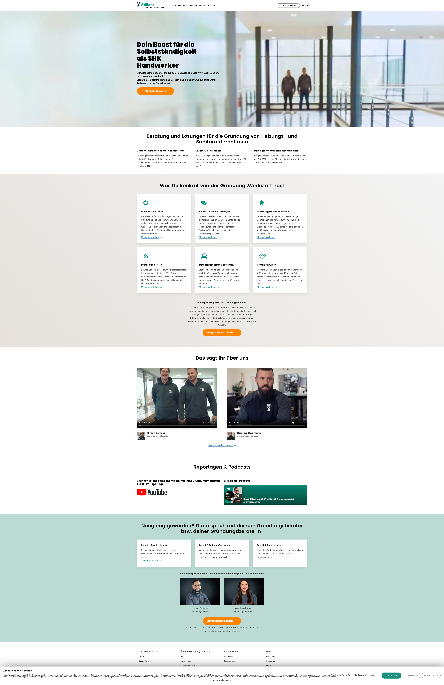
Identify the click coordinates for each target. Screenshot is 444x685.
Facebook (270, 656)
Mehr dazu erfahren (150, 237)
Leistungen (186, 661)
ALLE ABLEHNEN (411, 675)
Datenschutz (229, 661)
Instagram (270, 661)
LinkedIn (270, 665)
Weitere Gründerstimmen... (220, 445)
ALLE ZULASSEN (391, 675)
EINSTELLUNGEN (431, 675)
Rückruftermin (145, 661)
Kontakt (142, 656)
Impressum (229, 656)
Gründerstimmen (188, 665)
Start (183, 656)
